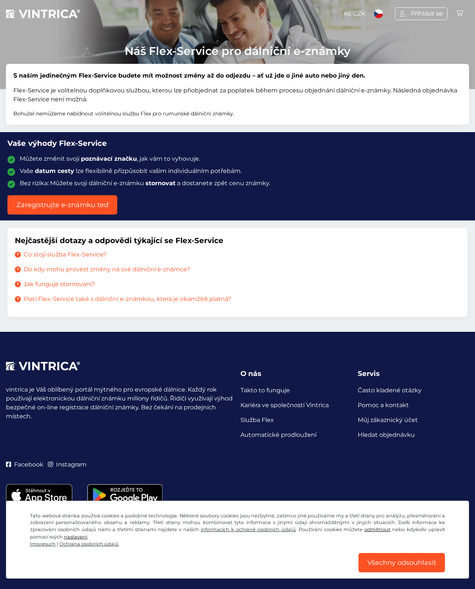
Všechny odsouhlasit (401, 563)
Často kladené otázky (390, 390)
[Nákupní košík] (459, 13)
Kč (354, 13)
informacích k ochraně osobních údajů (248, 529)
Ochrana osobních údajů (89, 544)
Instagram (71, 464)
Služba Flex (257, 419)
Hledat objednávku (386, 434)
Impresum (43, 544)
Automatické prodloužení (278, 434)
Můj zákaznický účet (388, 419)
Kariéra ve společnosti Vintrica (284, 405)
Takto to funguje (265, 390)
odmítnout (377, 529)
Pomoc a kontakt (383, 405)
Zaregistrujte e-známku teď (62, 205)
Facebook (28, 464)
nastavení (75, 537)
